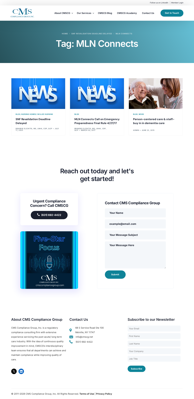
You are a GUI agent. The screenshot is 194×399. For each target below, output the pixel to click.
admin (136, 130)
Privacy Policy (104, 393)
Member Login (177, 3)
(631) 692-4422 (51, 214)
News (141, 114)
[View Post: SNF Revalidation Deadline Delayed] (38, 93)
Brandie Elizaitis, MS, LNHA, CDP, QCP (34, 129)
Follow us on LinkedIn (159, 3)
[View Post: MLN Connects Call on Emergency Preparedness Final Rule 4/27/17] (97, 93)
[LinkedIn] (21, 371)
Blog (18, 114)
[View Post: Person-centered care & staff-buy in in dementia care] (156, 93)
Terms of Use (86, 393)
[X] (14, 371)
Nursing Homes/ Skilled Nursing (37, 114)
